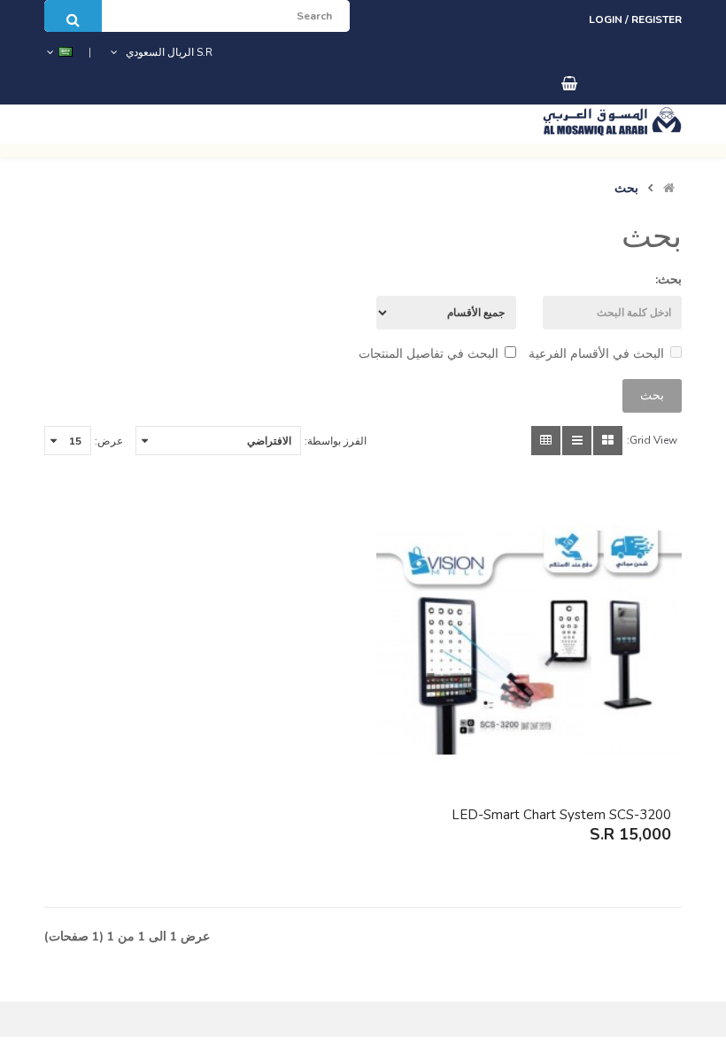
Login (607, 19)
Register (656, 19)
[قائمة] (576, 440)
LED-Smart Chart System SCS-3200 (561, 815)
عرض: (109, 441)
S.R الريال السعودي (166, 52)
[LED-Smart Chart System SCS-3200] (529, 642)
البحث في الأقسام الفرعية (596, 353)
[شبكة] (607, 440)
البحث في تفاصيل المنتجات (428, 353)
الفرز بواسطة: (336, 441)
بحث (626, 188)
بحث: (668, 279)
